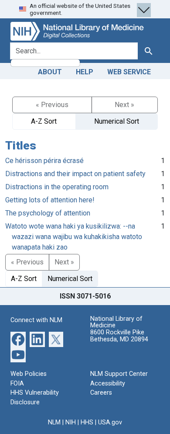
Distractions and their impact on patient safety (75, 174)
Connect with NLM (36, 320)
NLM (54, 422)
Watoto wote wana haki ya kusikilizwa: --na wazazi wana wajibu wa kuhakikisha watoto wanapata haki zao (73, 236)
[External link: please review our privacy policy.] (18, 339)
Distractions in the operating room (57, 187)
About (50, 72)
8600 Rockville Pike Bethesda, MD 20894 (119, 336)
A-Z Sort (44, 121)
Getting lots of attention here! (50, 200)
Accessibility (107, 383)
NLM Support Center (119, 374)
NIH (70, 422)
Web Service (129, 72)
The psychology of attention (47, 213)
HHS (87, 422)
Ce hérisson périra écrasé (44, 160)
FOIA (17, 383)
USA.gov (110, 422)
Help (84, 72)
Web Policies (28, 374)
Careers (101, 392)
